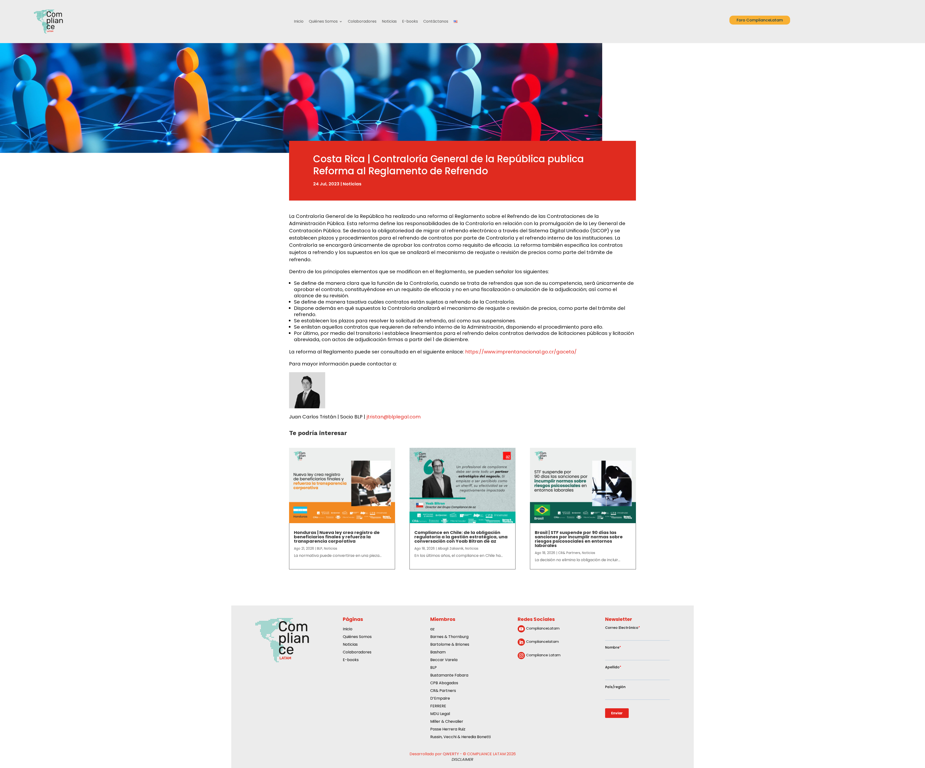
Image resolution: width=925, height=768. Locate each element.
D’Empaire (440, 698)
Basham (438, 652)
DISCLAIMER (462, 759)
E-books (410, 21)
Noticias (389, 21)
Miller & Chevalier (446, 722)
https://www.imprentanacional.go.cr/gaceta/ (521, 351)
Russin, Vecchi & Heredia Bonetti (460, 737)
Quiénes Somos (323, 21)
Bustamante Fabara (449, 675)
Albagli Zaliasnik (450, 548)
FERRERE (438, 706)
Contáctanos (435, 21)
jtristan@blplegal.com (393, 416)
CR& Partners (569, 552)
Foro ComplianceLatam (760, 20)
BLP (319, 548)
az (432, 629)
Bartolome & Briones (449, 645)
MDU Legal (440, 714)
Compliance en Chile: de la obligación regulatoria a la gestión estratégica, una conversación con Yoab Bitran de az (461, 536)
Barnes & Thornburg (449, 637)
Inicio (299, 21)
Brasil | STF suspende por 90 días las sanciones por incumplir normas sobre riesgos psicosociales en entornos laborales (579, 538)
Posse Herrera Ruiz (447, 729)
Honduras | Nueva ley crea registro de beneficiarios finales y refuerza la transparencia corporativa (337, 536)
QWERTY (451, 754)
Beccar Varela (443, 660)
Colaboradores (362, 21)
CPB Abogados (444, 683)
